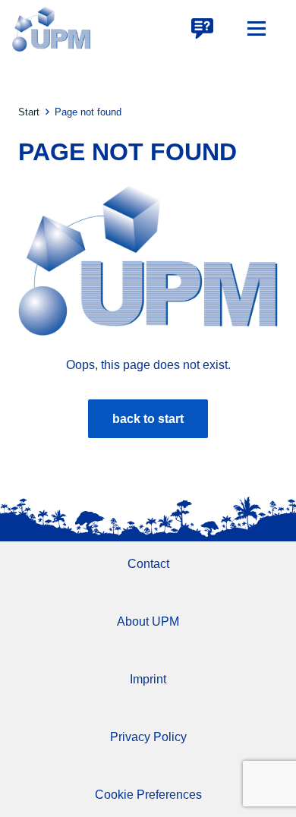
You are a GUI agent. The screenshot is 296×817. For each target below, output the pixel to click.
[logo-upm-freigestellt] (51, 29)
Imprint (148, 679)
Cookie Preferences (148, 794)
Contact (148, 563)
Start (28, 112)
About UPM (148, 621)
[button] (257, 29)
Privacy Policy (148, 736)
